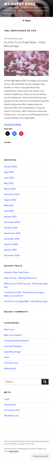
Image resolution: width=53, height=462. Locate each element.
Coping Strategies (13, 346)
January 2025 (10, 166)
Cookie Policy (14, 451)
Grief (6, 357)
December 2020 (12, 222)
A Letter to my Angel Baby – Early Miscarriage (26, 301)
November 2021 (11, 194)
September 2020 (12, 233)
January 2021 (10, 216)
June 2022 (9, 178)
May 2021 (8, 205)
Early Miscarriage (12, 352)
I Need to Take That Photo (16, 272)
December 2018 (12, 255)
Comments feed (12, 410)
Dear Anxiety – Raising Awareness (20, 278)
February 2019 (11, 244)
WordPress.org (11, 415)
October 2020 (11, 228)
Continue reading (12, 124)
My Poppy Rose (20, 4)
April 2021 (9, 211)
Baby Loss (9, 329)
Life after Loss (11, 363)
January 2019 (10, 250)
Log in (7, 399)
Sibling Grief (10, 368)
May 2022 (9, 183)
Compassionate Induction (16, 340)
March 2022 (10, 189)
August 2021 (10, 200)
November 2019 (12, 239)
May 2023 (9, 172)
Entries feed (10, 404)
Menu (28, 20)
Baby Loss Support (13, 335)
